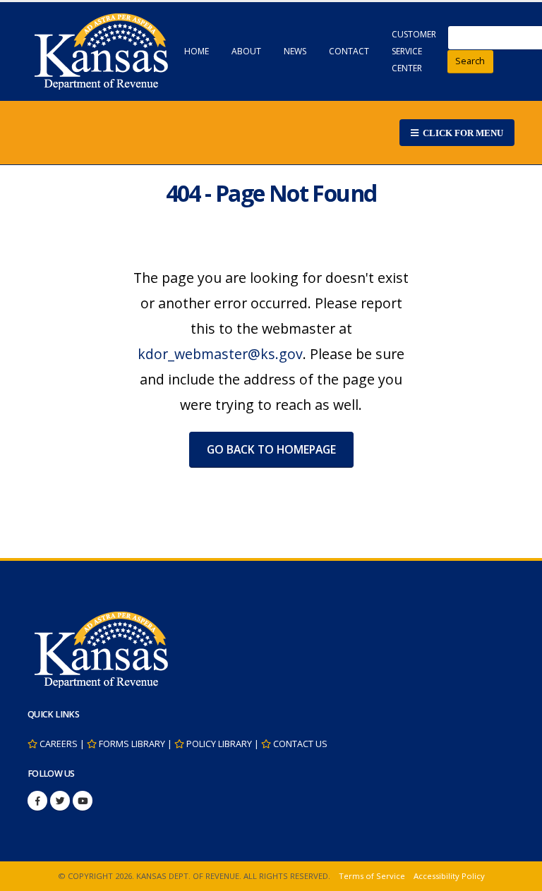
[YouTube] (82, 801)
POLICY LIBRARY (219, 744)
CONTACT (349, 51)
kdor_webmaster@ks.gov (220, 353)
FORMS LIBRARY (132, 744)
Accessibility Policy (449, 876)
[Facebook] (37, 801)
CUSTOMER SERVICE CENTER (414, 51)
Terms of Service (372, 876)
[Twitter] (60, 801)
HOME (196, 51)
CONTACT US (300, 744)
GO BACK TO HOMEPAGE (271, 449)
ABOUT (246, 51)
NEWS (295, 51)
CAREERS (59, 744)
